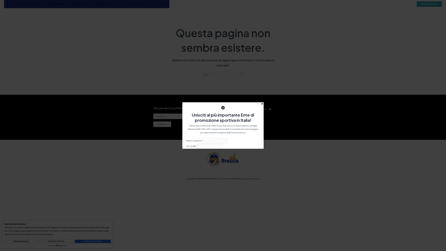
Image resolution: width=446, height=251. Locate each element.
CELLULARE (191, 146)
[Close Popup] (262, 103)
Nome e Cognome (194, 140)
